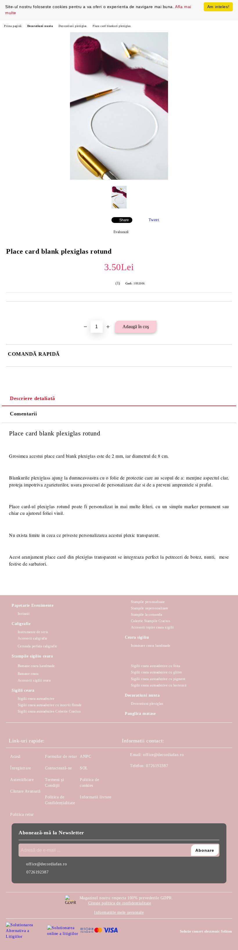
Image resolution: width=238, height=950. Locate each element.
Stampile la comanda (146, 615)
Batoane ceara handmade (36, 666)
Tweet (154, 220)
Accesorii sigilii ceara (34, 680)
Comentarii (23, 414)
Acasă (15, 756)
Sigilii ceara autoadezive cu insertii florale (50, 705)
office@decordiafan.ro (163, 755)
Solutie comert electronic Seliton (206, 931)
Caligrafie (21, 624)
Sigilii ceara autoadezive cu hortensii (159, 685)
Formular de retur (61, 756)
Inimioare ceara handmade (150, 646)
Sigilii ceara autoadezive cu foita (155, 666)
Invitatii (24, 614)
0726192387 (157, 766)
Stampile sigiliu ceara (32, 656)
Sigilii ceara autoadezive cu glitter (156, 672)
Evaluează (121, 232)
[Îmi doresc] (227, 311)
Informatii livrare (95, 797)
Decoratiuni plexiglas (73, 26)
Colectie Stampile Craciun (150, 621)
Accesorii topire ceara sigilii (152, 627)
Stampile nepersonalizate (149, 608)
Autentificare (22, 780)
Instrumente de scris (33, 632)
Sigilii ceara (23, 690)
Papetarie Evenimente (32, 605)
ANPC (85, 756)
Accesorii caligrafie (32, 638)
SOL (84, 768)
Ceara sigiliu (137, 637)
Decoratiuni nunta (40, 26)
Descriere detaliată (32, 398)
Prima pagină (12, 26)
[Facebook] (129, 777)
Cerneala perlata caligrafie (37, 646)
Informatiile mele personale (119, 912)
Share (124, 220)
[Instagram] (142, 777)
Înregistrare (20, 768)
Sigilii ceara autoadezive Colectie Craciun (49, 711)
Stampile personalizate (148, 602)
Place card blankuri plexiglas (112, 26)
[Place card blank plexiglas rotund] (119, 178)
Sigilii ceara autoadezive (36, 699)
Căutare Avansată (25, 791)
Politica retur (22, 814)
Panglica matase (140, 713)
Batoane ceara (28, 674)
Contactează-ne (58, 768)
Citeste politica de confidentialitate (119, 903)
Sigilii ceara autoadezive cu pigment (158, 679)
